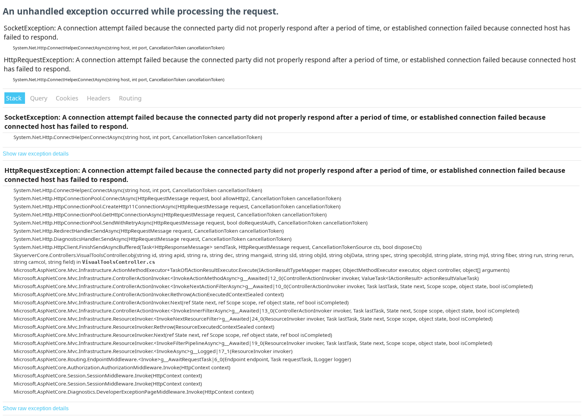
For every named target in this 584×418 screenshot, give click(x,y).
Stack (14, 98)
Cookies (68, 98)
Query (39, 98)
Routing (130, 98)
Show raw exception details (36, 154)
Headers (99, 98)
